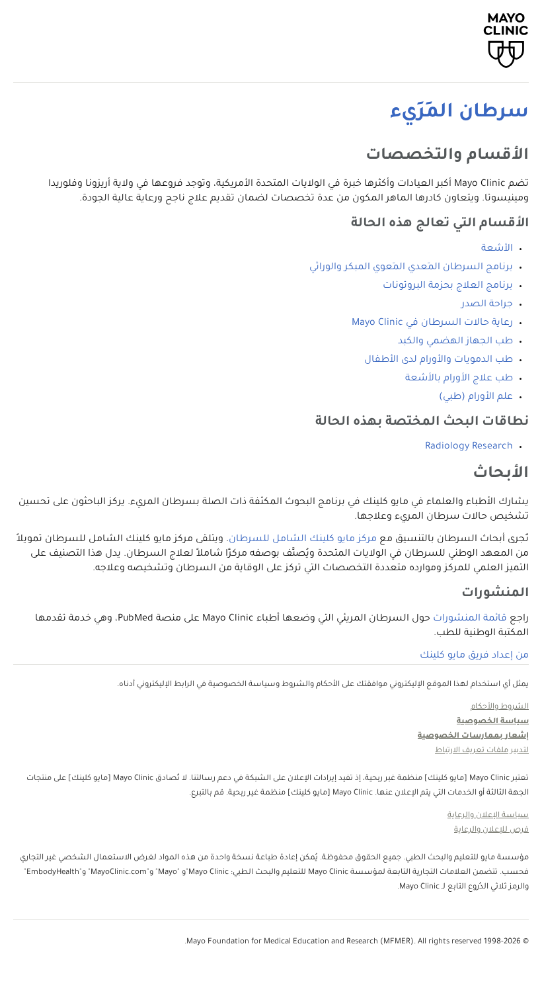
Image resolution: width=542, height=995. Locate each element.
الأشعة (497, 249)
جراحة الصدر (487, 305)
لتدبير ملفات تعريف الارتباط (482, 751)
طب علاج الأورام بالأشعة (459, 379)
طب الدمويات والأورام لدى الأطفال (438, 360)
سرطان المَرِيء (459, 113)
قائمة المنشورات (470, 619)
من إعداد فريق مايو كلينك (474, 656)
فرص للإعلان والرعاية (491, 830)
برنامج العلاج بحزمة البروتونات (448, 286)
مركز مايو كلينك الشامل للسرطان (303, 540)
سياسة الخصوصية (493, 722)
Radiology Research (469, 447)
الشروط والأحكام (500, 707)
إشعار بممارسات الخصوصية (473, 736)
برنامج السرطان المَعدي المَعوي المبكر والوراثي (411, 268)
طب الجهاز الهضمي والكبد (455, 342)
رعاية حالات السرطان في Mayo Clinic (432, 323)
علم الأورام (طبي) (476, 397)
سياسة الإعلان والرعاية (488, 816)
